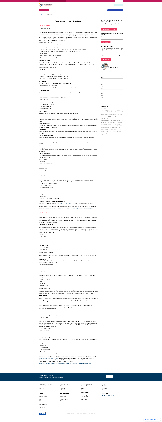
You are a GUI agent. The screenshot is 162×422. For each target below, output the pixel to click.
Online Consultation (43, 404)
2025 (102, 77)
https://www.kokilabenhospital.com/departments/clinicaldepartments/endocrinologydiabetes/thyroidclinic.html (71, 208)
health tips (111, 116)
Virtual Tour (62, 388)
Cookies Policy (84, 399)
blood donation (105, 109)
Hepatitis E (105, 124)
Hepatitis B (106, 122)
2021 (102, 86)
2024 (102, 79)
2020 (102, 88)
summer (108, 133)
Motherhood (108, 129)
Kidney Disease (117, 125)
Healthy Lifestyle (116, 118)
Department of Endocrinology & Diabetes (49, 358)
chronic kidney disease (109, 113)
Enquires (40, 397)
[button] (116, 10)
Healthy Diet (119, 116)
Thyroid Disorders (44, 212)
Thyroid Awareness (44, 25)
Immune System (111, 125)
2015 (102, 99)
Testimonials (62, 389)
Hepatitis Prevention (116, 124)
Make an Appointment (64, 387)
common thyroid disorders (81, 38)
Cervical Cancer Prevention (113, 111)
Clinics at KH (41, 388)
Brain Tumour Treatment (116, 109)
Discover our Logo (106, 388)
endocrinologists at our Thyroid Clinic (65, 203)
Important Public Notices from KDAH (88, 397)
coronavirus (115, 113)
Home (42, 14)
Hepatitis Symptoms (104, 125)
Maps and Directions (43, 396)
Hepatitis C (114, 122)
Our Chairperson (105, 385)
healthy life (111, 118)
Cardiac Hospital (104, 111)
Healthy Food (105, 118)
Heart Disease (105, 120)
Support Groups (42, 389)
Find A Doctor (63, 385)
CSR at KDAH (105, 387)
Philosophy (104, 389)
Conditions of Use (85, 396)
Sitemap (82, 393)
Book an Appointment (109, 29)
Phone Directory (42, 395)
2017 (102, 95)
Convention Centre (64, 399)
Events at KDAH (63, 396)
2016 (102, 97)
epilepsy (116, 114)
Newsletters (62, 397)
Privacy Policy (84, 395)
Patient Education (63, 395)
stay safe (109, 131)
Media (40, 399)
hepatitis (113, 120)
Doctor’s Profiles (84, 385)
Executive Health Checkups (44, 405)
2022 (102, 84)
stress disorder (114, 131)
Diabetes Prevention (108, 114)
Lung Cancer (112, 127)
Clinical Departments (43, 387)
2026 (102, 75)
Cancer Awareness (105, 110)
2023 (102, 82)
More (40, 391)
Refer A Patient (84, 387)
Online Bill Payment (43, 407)
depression (120, 113)
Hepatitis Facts (110, 124)
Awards (82, 388)
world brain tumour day (115, 133)
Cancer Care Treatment (115, 110)
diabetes (102, 114)
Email (102, 36)
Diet (113, 114)
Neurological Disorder (114, 129)
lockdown (107, 127)
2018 (102, 93)
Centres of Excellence (43, 385)
